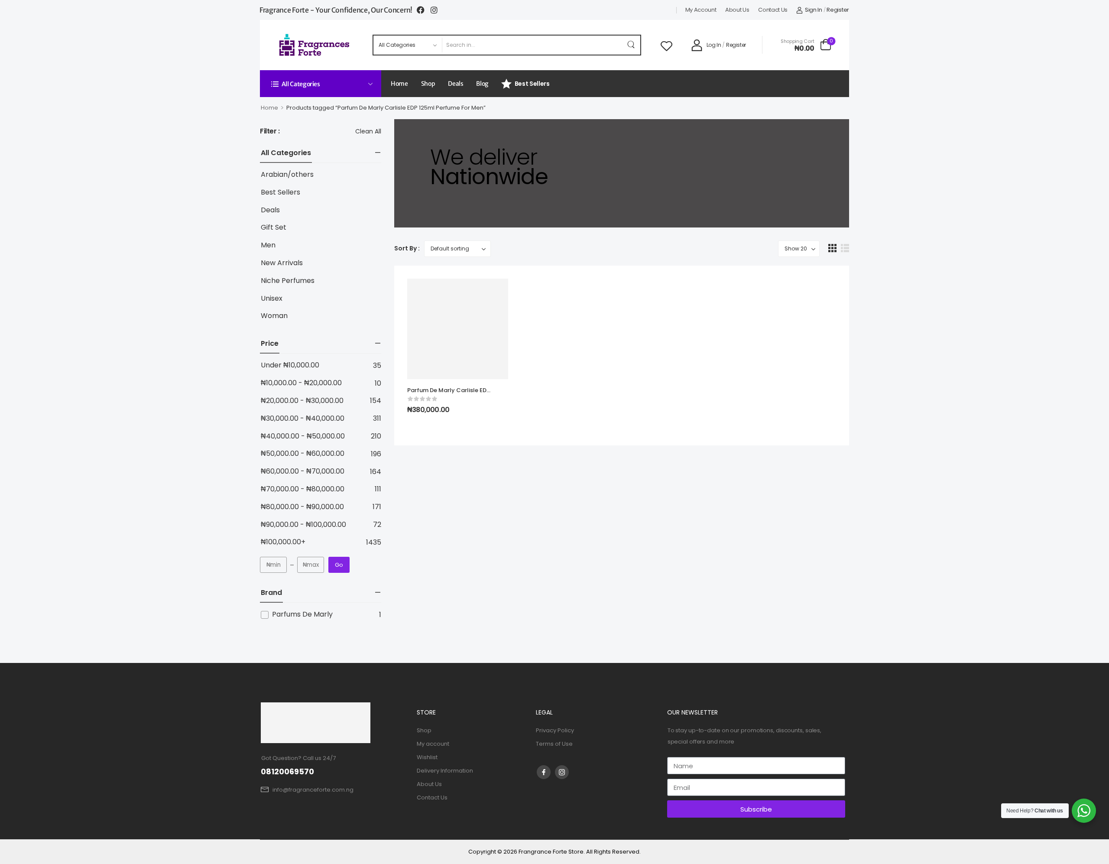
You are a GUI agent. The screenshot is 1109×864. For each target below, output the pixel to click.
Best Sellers (532, 83)
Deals (455, 84)
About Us (737, 10)
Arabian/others (287, 174)
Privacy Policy (555, 730)
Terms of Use (554, 744)
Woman (274, 316)
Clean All (368, 131)
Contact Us (773, 10)
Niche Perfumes (288, 281)
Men (268, 245)
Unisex (271, 298)
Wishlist (427, 757)
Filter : (270, 131)
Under (290, 365)
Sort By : (407, 248)
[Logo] (315, 44)
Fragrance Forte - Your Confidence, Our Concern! (335, 9)
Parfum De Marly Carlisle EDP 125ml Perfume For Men (448, 394)
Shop (428, 84)
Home (399, 84)
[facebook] (544, 772)
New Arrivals (282, 263)
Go (339, 565)
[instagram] (562, 772)
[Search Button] (631, 45)
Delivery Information (445, 771)
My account (701, 10)
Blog (482, 84)
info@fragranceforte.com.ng (312, 790)
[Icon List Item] (424, 10)
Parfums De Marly (302, 614)
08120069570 (287, 771)
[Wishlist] (666, 45)
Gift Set (273, 227)
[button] (832, 248)
